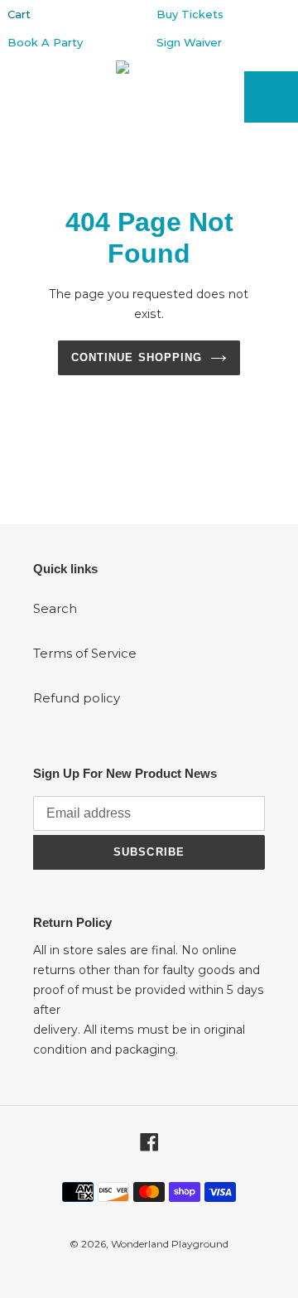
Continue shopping (136, 357)
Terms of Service (85, 653)
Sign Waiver (189, 42)
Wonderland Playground (169, 1244)
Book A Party (45, 42)
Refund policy (76, 698)
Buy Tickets (189, 14)
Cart (19, 14)
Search (55, 608)
